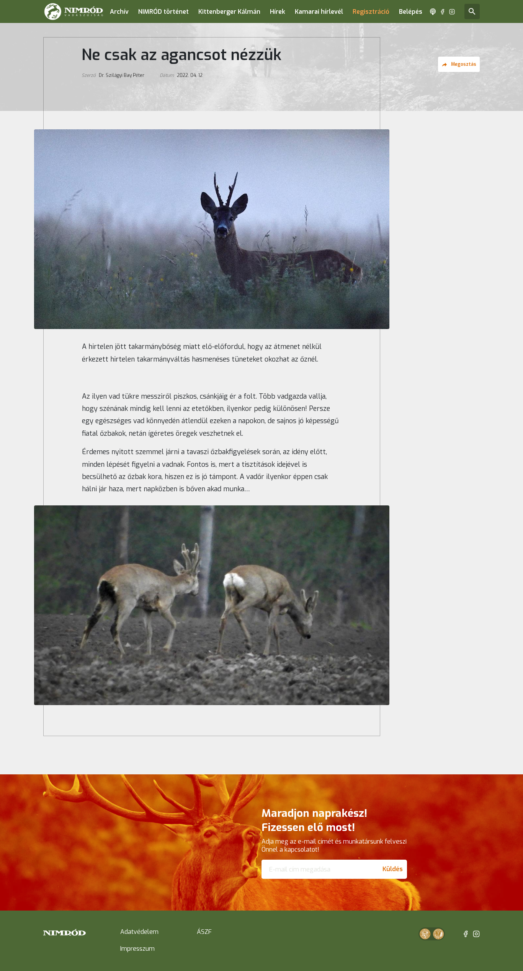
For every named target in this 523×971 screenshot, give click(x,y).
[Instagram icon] (452, 11)
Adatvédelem (139, 932)
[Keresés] (472, 11)
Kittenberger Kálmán (229, 12)
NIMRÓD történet (163, 12)
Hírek (277, 12)
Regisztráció (371, 12)
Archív (119, 12)
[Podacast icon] (433, 11)
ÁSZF (204, 932)
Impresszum (137, 949)
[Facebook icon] (442, 11)
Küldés (392, 869)
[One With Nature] (425, 934)
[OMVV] (438, 934)
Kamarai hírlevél (319, 12)
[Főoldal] (73, 11)
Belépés (410, 12)
